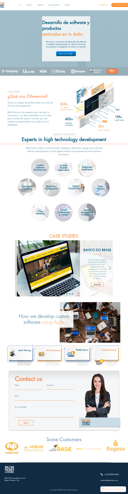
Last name (50, 385)
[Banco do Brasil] (61, 293)
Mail (16, 396)
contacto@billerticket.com (109, 480)
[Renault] (64, 293)
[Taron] (72, 293)
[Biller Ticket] (69, 293)
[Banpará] (55, 293)
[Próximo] (110, 268)
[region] (40, 168)
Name (17, 385)
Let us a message (20, 407)
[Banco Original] (58, 293)
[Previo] (18, 268)
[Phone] (101, 474)
